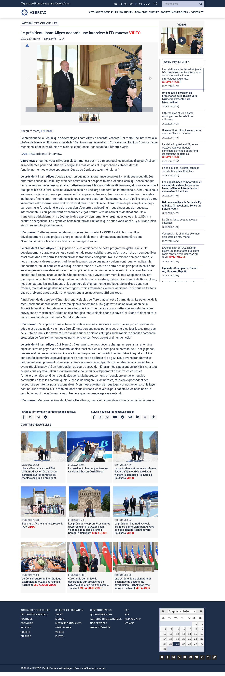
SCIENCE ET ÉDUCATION (69, 610)
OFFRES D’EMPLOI (100, 627)
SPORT (59, 614)
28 (189, 643)
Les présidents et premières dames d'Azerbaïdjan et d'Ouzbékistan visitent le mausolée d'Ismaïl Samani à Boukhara (89, 530)
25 (170, 643)
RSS (127, 614)
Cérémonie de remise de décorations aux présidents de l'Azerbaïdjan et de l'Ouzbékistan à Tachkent (88, 583)
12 (177, 634)
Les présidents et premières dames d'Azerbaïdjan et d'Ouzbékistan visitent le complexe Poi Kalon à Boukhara (135, 473)
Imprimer (48, 38)
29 (195, 643)
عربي (147, 3)
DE (131, 3)
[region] (183, 175)
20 (183, 638)
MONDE (59, 618)
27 (183, 643)
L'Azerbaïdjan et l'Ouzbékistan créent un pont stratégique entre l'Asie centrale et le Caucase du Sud (180, 252)
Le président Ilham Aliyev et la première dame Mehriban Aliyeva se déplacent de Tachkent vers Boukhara (134, 528)
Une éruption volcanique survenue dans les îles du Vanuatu (181, 132)
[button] (89, 78)
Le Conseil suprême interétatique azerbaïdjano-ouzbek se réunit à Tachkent (41, 581)
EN (125, 3)
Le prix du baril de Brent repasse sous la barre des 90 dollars (180, 169)
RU (121, 3)
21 (189, 638)
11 (170, 634)
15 (195, 634)
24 (164, 643)
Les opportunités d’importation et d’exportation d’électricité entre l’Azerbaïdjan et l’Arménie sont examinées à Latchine (181, 186)
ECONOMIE (141, 12)
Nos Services (98, 623)
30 (201, 643)
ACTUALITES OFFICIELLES (103, 12)
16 (201, 634)
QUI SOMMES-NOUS (101, 614)
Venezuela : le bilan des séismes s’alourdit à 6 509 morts (180, 235)
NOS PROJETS (180, 12)
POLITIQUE (125, 12)
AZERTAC (47, 131)
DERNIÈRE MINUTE (176, 62)
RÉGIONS (26, 627)
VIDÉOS (195, 12)
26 (177, 643)
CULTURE (154, 12)
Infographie (63, 627)
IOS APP (129, 623)
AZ (115, 3)
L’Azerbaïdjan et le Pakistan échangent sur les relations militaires (178, 116)
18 (170, 638)
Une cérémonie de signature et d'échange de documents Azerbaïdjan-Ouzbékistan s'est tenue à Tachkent (132, 585)
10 (164, 634)
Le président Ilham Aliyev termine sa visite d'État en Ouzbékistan (88, 470)
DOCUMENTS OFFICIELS (34, 614)
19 (177, 638)
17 (164, 638)
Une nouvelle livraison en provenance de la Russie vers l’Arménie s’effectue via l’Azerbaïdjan (179, 97)
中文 (155, 3)
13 (183, 634)
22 (195, 638)
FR (136, 3)
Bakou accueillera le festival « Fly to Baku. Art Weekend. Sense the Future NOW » (182, 205)
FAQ (127, 610)
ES (140, 3)
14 (189, 634)
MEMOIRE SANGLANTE (68, 623)
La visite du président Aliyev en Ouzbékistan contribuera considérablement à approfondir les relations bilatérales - (180, 151)
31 (164, 649)
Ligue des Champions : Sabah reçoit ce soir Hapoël (179, 270)
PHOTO (59, 636)
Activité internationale (106, 618)
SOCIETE (165, 12)
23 (201, 638)
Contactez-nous (101, 610)
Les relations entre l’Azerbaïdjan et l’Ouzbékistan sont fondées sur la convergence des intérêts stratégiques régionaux (182, 75)
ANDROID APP (133, 618)
